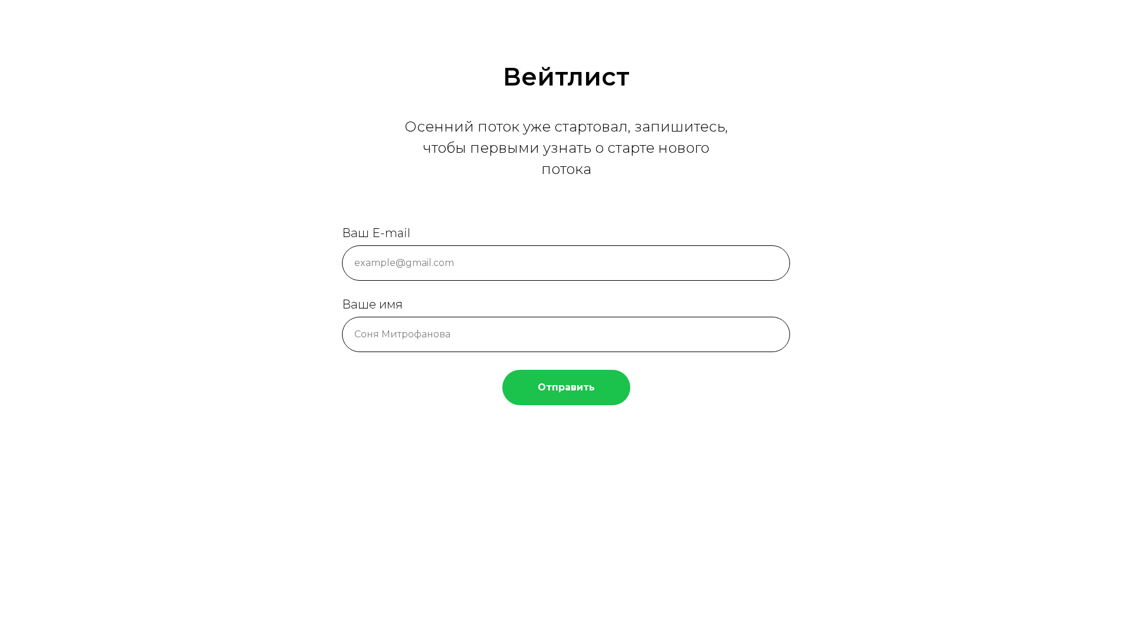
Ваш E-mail (376, 233)
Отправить (566, 387)
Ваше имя (372, 304)
